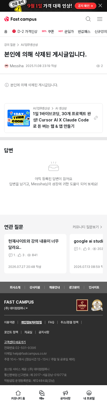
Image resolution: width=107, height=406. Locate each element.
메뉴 (41, 398)
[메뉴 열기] (100, 19)
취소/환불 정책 (69, 322)
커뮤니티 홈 (18, 398)
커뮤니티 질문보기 (86, 227)
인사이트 (94, 287)
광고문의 (74, 287)
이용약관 (9, 322)
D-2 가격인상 (27, 31)
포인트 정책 (11, 332)
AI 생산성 (60, 108)
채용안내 (54, 287)
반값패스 (84, 31)
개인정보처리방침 (31, 322)
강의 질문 (9, 45)
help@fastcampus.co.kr (30, 353)
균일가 (69, 31)
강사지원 (35, 287)
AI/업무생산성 (41, 108)
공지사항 (44, 332)
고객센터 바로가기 (15, 342)
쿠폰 (51, 31)
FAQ (51, 322)
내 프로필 (88, 398)
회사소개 (15, 287)
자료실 (28, 332)
